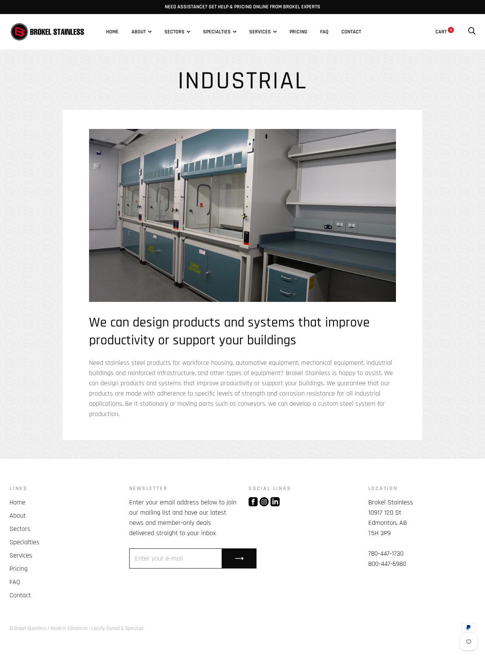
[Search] (472, 31)
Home (112, 31)
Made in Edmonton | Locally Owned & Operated (97, 628)
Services (260, 31)
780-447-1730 (386, 553)
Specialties (217, 31)
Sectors (174, 31)
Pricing (298, 31)
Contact (351, 31)
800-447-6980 (387, 563)
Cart (443, 31)
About (138, 31)
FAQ (324, 31)
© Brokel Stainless (27, 628)
